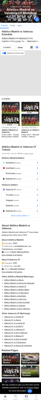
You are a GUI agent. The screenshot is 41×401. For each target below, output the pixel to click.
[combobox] (8, 47)
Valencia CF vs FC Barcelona (15, 342)
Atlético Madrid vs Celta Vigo (15, 299)
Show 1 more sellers (19, 216)
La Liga (18, 41)
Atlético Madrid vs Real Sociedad (17, 302)
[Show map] (37, 47)
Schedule (4, 25)
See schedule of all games (12, 255)
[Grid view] (31, 47)
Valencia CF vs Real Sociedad (15, 339)
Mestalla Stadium (17, 269)
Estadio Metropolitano (19, 252)
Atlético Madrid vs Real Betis (15, 296)
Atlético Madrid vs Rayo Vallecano (17, 309)
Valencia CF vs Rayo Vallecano (16, 333)
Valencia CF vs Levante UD (14, 323)
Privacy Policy (33, 387)
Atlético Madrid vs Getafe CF (15, 286)
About (19, 25)
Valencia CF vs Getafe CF (14, 317)
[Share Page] (37, 19)
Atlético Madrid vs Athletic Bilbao (16, 290)
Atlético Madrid (8, 38)
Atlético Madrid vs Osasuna (14, 306)
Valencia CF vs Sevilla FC (13, 326)
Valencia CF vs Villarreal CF (14, 330)
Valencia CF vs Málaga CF (14, 336)
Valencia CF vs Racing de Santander (18, 346)
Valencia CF (24, 38)
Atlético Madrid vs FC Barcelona (16, 293)
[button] (36, 397)
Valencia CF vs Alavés (12, 320)
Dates (20, 47)
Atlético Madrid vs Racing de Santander (19, 283)
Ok (30, 391)
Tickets (12, 25)
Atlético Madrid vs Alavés (14, 280)
